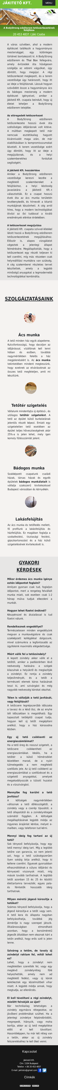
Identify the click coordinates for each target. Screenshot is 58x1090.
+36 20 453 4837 (33, 1066)
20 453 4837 (21, 34)
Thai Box (32, 60)
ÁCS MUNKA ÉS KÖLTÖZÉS (25, 1085)
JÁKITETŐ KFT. (17, 3)
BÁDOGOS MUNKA (35, 1085)
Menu (49, 2)
